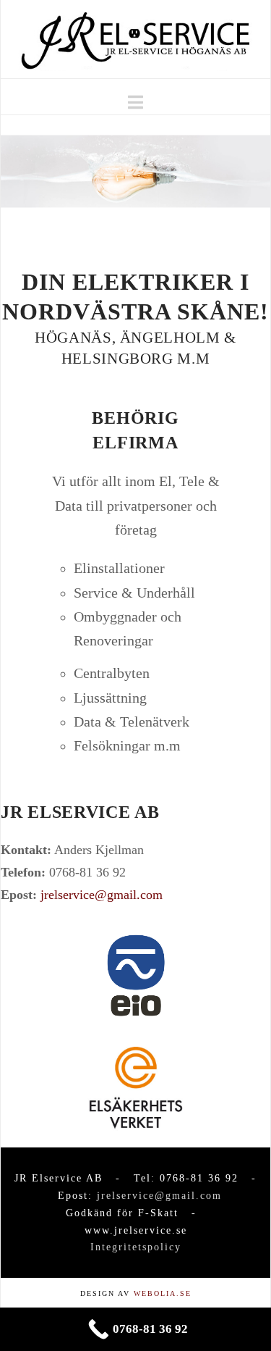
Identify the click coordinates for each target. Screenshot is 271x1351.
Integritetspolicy (135, 1247)
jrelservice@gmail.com (101, 894)
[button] (135, 102)
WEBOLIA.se (163, 1293)
